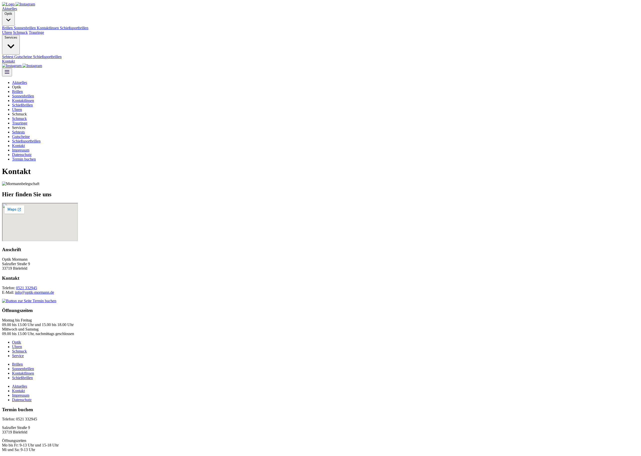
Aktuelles (9, 9)
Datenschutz (22, 155)
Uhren (7, 32)
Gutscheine (23, 57)
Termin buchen (24, 159)
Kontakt (8, 61)
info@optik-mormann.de (34, 292)
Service (18, 356)
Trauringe (36, 32)
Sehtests (18, 132)
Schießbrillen (22, 105)
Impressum (20, 150)
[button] (25, 4)
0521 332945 (26, 288)
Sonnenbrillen (25, 28)
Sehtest (8, 57)
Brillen (8, 28)
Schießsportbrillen (74, 28)
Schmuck (20, 32)
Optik (8, 14)
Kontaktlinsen (48, 28)
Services (11, 37)
